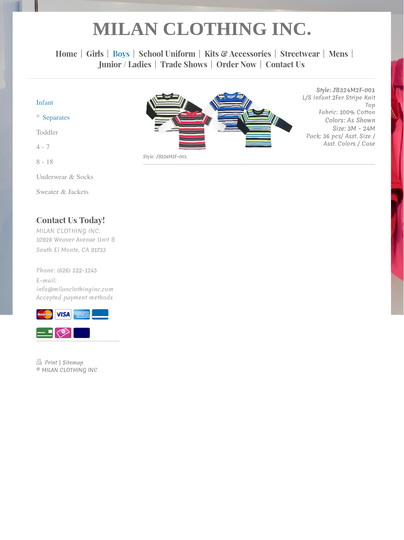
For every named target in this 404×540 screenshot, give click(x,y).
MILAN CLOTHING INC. (202, 28)
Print (51, 362)
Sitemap (73, 362)
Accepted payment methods (74, 297)
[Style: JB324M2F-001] (218, 120)
